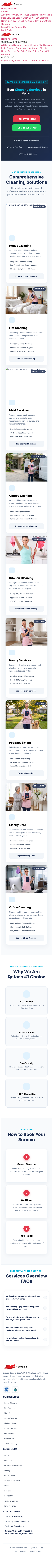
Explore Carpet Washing (26, 526)
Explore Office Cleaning (26, 938)
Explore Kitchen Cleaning (26, 608)
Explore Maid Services (26, 444)
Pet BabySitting (24, 21)
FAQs (6, 1486)
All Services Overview (11, 14)
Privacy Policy (10, 1506)
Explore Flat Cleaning (26, 358)
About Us (12, 8)
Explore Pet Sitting (26, 773)
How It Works (9, 1475)
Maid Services (8, 18)
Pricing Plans (13, 60)
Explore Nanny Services (26, 691)
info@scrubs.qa (17, 1526)
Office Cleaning (10, 1443)
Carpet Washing (23, 18)
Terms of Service (11, 1501)
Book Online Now (40, 60)
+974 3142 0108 (16, 1517)
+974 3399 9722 (21, 1521)
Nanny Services (8, 21)
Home (4, 8)
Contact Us (20, 27)
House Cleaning (30, 14)
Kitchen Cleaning (40, 18)
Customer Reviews (12, 1481)
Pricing (10, 27)
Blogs (4, 27)
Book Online (7, 30)
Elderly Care (39, 21)
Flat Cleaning (45, 14)
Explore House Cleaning (26, 276)
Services (5, 11)
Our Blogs (8, 1491)
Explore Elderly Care (26, 856)
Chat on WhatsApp (27, 127)
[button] (26, 1297)
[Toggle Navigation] (16, 31)
